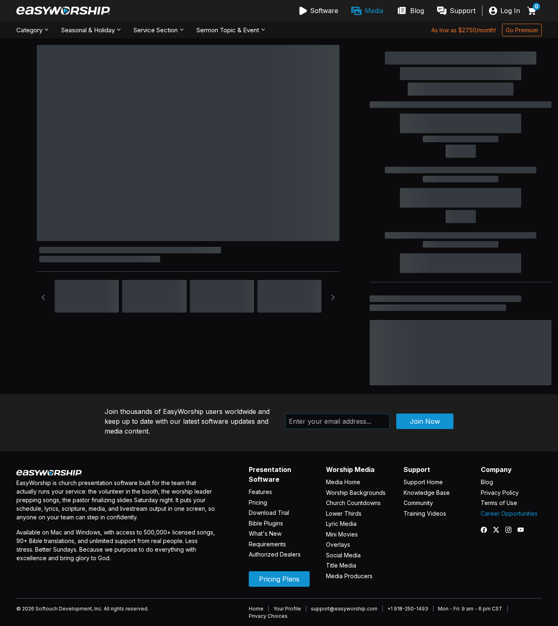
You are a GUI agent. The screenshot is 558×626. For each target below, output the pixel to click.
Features (260, 491)
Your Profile (287, 609)
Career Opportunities (509, 513)
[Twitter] (499, 529)
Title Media (341, 565)
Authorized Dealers (275, 554)
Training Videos (425, 513)
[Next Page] (332, 297)
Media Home (343, 481)
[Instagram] (511, 529)
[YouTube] (524, 529)
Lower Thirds (344, 513)
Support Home (423, 481)
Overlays (338, 544)
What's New (265, 533)
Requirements (267, 544)
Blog (487, 481)
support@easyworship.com (344, 609)
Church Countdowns (353, 502)
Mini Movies (342, 534)
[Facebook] (487, 529)
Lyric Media (341, 523)
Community (418, 502)
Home (256, 609)
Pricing (258, 502)
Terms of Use (499, 502)
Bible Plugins (266, 523)
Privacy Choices (268, 616)
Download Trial (269, 512)
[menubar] (387, 10)
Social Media (343, 555)
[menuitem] (319, 10)
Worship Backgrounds (356, 492)
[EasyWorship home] (63, 11)
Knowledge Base (427, 492)
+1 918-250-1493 (407, 609)
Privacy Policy (500, 492)
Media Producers (349, 575)
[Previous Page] (43, 297)
